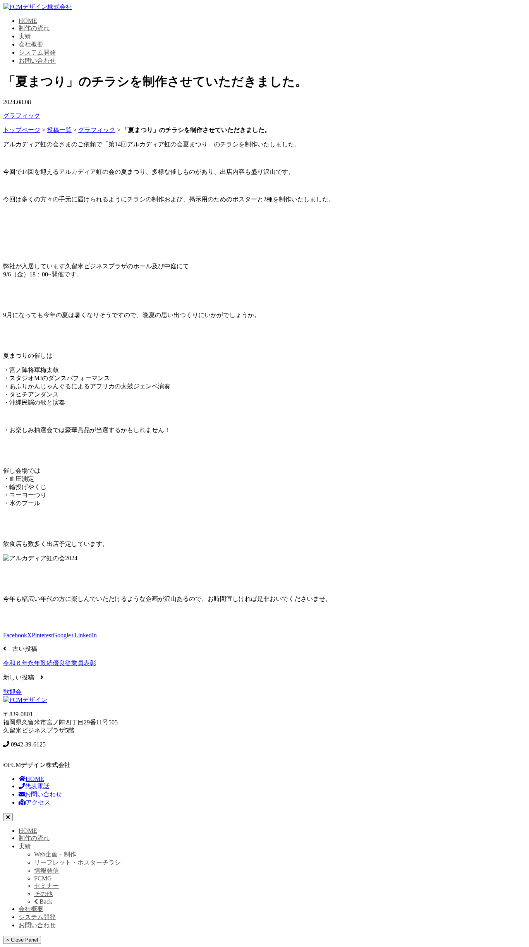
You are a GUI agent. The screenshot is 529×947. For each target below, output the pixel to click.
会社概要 (31, 44)
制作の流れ (34, 28)
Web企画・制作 (55, 854)
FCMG (43, 878)
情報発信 (46, 870)
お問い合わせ (37, 60)
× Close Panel (22, 940)
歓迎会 (12, 691)
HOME (28, 20)
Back (45, 901)
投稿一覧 (59, 130)
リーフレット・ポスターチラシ (77, 862)
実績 (25, 36)
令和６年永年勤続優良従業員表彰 (49, 663)
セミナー (46, 885)
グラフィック (21, 115)
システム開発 (37, 52)
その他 (43, 893)
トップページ (21, 130)
